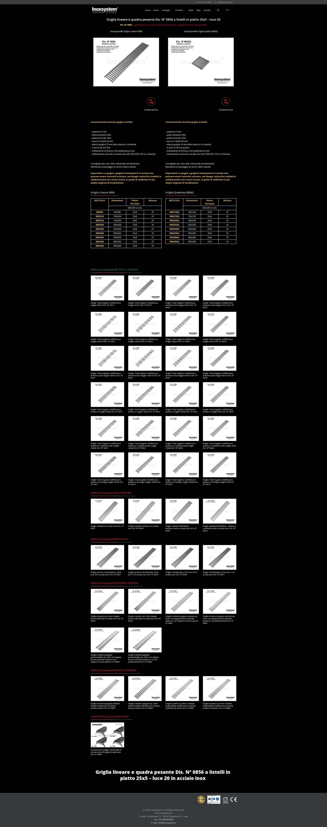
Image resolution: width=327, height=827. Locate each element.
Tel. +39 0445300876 (163, 819)
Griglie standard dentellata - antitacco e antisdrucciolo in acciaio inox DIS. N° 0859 (219, 528)
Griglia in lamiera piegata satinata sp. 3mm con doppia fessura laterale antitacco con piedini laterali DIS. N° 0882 (219, 619)
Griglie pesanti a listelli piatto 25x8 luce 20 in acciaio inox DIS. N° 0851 (106, 573)
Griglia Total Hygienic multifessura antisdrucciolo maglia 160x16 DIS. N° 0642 (144, 375)
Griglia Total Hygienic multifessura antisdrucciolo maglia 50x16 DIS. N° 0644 (218, 375)
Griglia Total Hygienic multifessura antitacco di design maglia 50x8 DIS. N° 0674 (218, 482)
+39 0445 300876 (205, 2)
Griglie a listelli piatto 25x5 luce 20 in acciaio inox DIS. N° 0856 (181, 573)
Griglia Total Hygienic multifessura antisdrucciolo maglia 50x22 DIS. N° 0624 (180, 305)
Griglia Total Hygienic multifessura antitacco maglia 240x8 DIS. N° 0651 (107, 410)
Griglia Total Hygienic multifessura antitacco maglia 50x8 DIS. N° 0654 (218, 410)
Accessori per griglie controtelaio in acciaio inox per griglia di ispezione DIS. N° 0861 (106, 752)
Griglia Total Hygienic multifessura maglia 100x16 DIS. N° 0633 (180, 340)
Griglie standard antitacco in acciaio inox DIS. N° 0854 (143, 527)
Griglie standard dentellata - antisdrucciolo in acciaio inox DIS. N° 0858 (180, 528)
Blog (198, 10)
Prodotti (179, 10)
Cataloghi (166, 10)
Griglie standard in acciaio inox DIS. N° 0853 (107, 527)
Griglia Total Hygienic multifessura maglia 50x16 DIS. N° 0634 (218, 340)
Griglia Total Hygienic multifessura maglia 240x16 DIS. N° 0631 (106, 340)
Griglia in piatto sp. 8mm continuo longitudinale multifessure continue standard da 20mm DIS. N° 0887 (180, 705)
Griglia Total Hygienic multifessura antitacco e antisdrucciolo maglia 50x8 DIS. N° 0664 (219, 445)
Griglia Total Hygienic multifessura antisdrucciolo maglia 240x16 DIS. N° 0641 (107, 375)
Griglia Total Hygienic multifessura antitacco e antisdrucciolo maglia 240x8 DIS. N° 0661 (106, 445)
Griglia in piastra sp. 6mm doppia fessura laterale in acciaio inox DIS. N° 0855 (144, 618)
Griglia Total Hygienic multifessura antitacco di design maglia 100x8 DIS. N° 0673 (181, 482)
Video (190, 10)
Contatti (207, 10)
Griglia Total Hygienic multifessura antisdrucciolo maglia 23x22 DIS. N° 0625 (218, 305)
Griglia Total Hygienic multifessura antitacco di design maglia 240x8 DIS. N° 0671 (107, 482)
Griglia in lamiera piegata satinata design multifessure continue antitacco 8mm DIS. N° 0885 (105, 705)
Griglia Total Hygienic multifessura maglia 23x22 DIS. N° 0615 (143, 304)
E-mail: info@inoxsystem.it (163, 822)
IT (227, 10)
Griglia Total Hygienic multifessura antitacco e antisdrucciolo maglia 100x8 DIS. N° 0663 (180, 445)
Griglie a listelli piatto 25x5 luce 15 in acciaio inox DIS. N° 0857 (219, 573)
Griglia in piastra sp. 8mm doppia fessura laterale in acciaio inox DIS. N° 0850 (107, 618)
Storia (156, 10)
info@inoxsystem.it (225, 2)
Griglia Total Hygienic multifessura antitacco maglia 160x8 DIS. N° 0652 (144, 410)
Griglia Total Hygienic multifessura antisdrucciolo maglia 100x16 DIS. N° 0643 (181, 375)
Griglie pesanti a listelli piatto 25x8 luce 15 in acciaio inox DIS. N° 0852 (143, 573)
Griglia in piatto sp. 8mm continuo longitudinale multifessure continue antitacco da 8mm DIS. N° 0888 (218, 705)
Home (147, 10)
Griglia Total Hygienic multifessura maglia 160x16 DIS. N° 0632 (143, 340)
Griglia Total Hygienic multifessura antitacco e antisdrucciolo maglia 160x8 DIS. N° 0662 (143, 445)
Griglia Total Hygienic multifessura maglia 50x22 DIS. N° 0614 (106, 304)
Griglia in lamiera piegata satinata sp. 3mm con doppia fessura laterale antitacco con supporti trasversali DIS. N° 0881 (182, 619)
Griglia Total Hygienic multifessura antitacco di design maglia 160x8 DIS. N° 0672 (144, 482)
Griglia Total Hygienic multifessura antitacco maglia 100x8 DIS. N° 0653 (181, 410)
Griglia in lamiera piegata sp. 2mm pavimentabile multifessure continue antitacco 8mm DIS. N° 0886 (144, 705)
